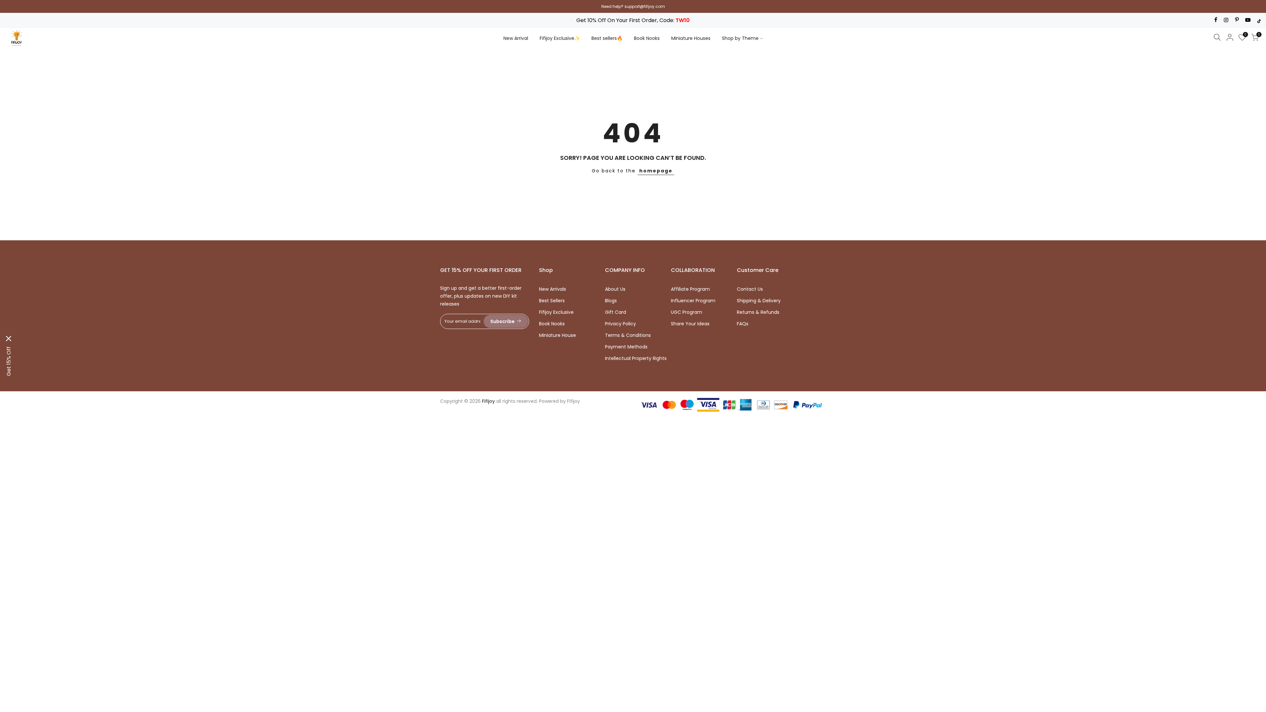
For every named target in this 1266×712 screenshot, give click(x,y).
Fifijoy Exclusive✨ (560, 38)
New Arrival (515, 38)
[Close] (8, 338)
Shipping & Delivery (759, 300)
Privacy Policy (620, 323)
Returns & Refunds (758, 312)
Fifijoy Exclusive (556, 312)
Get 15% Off (9, 361)
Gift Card (615, 312)
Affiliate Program (690, 289)
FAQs (742, 323)
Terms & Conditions (628, 335)
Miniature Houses (690, 38)
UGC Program (686, 312)
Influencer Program (693, 300)
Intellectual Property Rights (636, 358)
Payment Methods (626, 346)
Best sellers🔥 (606, 38)
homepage (656, 170)
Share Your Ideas (690, 323)
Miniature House (557, 335)
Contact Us (750, 289)
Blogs (611, 300)
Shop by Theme (740, 38)
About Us (615, 289)
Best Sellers (552, 300)
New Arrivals (552, 289)
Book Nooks (647, 38)
